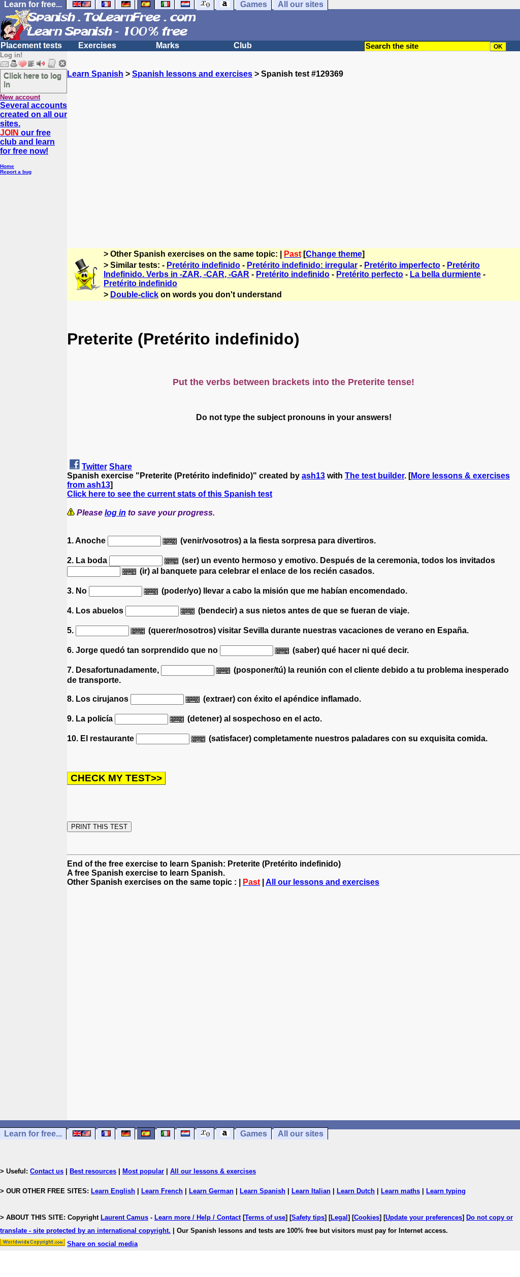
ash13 (313, 475)
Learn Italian (311, 1191)
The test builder (374, 475)
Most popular (143, 1171)
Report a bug (15, 172)
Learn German (211, 1191)
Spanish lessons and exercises (192, 74)
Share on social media (102, 1244)
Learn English (113, 1191)
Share (120, 466)
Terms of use (265, 1217)
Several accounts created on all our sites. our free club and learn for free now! (33, 128)
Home (7, 166)
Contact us (46, 1171)
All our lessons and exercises (322, 882)
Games (253, 1133)
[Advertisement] (293, 150)
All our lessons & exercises (213, 1171)
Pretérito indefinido (203, 265)
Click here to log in (32, 79)
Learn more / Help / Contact (197, 1217)
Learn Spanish (95, 74)
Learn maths (400, 1191)
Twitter (94, 466)
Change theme (334, 254)
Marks (167, 45)
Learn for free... (33, 1133)
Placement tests (31, 45)
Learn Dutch (356, 1191)
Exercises (97, 45)
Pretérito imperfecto (402, 265)
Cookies (366, 1217)
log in (115, 512)
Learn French (162, 1191)
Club (243, 45)
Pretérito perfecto (369, 274)
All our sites (300, 1133)
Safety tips (307, 1217)
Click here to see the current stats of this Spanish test (169, 494)
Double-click (134, 294)
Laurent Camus (124, 1217)
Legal (339, 1217)
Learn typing (446, 1191)
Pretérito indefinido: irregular (302, 265)
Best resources (93, 1171)
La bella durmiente (445, 274)
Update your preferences (423, 1217)
